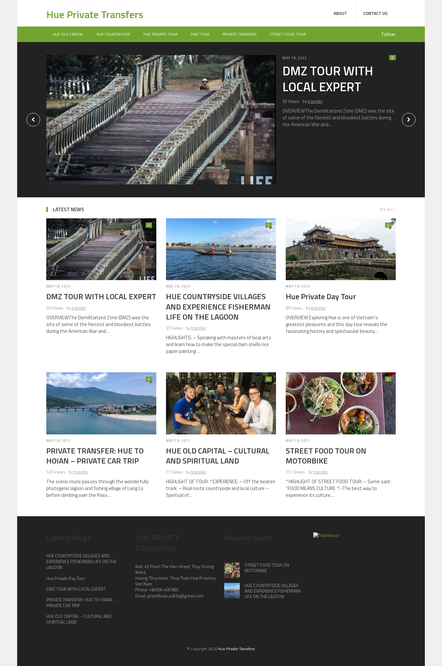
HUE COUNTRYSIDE (113, 34)
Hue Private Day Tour (321, 296)
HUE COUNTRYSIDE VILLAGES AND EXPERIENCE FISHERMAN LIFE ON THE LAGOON (218, 306)
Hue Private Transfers (94, 14)
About (340, 13)
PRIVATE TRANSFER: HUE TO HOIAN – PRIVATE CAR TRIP (95, 455)
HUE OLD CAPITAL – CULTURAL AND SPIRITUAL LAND (218, 455)
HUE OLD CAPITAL (68, 34)
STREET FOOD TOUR (288, 34)
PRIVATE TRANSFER (239, 34)
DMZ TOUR (200, 34)
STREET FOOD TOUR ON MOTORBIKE (326, 455)
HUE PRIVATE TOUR (160, 34)
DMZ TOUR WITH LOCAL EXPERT (327, 78)
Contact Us (375, 13)
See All (387, 209)
